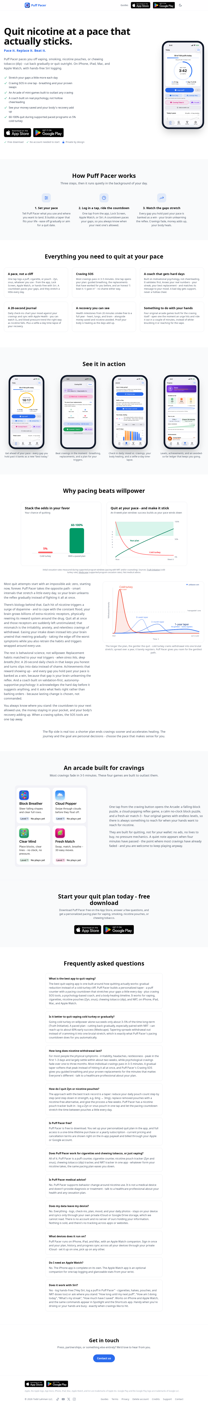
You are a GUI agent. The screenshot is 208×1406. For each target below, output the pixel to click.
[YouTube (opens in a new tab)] (63, 1399)
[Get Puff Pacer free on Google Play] (164, 5)
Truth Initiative (153, 569)
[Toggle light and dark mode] (180, 5)
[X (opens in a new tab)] (68, 1399)
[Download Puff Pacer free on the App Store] (140, 5)
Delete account (140, 1399)
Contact (179, 1399)
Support (167, 1399)
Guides (124, 5)
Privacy (125, 1399)
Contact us (104, 1358)
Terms (115, 1399)
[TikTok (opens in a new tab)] (57, 1399)
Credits (156, 1399)
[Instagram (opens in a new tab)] (74, 1399)
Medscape (83, 572)
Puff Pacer (38, 5)
